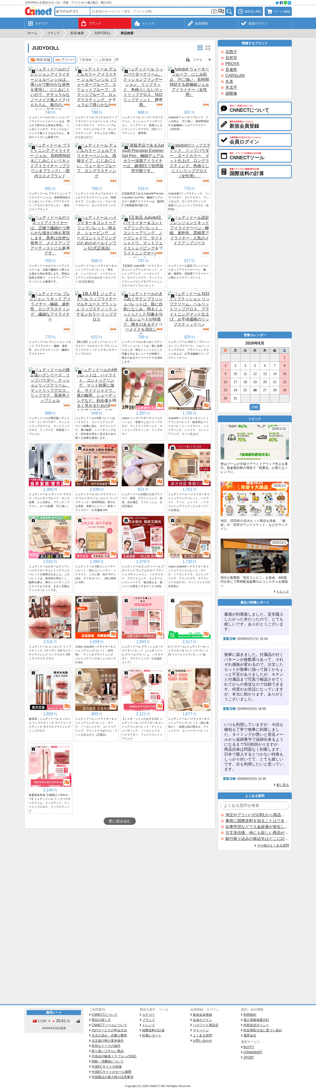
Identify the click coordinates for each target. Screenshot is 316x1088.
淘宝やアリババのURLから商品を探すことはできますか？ (257, 815)
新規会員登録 (202, 1015)
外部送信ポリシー (256, 1025)
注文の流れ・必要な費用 (109, 1035)
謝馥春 (231, 93)
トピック (282, 591)
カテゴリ (148, 1015)
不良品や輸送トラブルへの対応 (114, 1056)
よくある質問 (202, 1035)
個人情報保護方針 (256, 1020)
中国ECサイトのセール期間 (111, 1072)
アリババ (67, 60)
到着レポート (151, 1035)
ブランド (148, 1020)
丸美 (229, 81)
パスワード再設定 (205, 1025)
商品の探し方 (101, 1020)
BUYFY (248, 1047)
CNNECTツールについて (109, 1025)
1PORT (248, 1057)
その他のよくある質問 (273, 845)
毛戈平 (231, 87)
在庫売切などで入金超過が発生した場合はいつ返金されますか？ (257, 827)
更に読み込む (120, 821)
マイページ (201, 1030)
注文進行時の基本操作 (108, 1040)
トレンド (148, 1025)
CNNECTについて (105, 1015)
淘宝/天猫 (43, 60)
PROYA (232, 64)
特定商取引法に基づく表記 (262, 1030)
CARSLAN (235, 75)
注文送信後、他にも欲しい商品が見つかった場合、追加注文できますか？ (257, 833)
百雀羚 (231, 70)
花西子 (231, 52)
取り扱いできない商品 (108, 1051)
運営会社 (249, 1035)
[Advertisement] (119, 865)
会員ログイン (202, 1020)
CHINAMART (252, 1052)
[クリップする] (33, 71)
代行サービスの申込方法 (109, 1030)
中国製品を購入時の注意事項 (112, 1077)
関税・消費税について (108, 1061)
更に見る (282, 785)
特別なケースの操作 (106, 1046)
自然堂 (231, 58)
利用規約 (249, 1015)
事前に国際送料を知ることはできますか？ (257, 821)
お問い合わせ (202, 1040)
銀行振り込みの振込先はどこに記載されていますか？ (257, 838)
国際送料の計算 (153, 1030)
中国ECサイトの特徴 (107, 1066)
